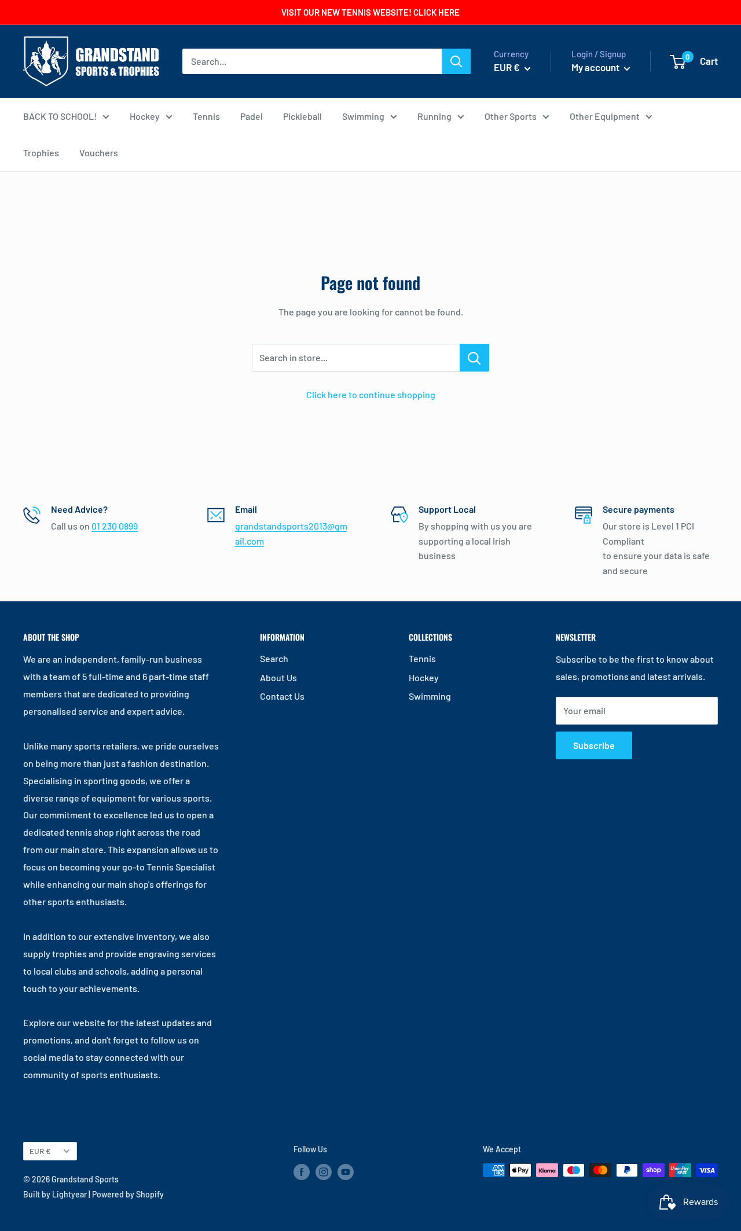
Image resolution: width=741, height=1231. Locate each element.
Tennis (206, 116)
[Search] (456, 61)
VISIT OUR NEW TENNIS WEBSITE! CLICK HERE (370, 12)
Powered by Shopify (128, 1194)
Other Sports (511, 116)
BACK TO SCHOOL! (60, 116)
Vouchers (98, 152)
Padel (251, 116)
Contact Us (282, 695)
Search (274, 658)
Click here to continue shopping (370, 394)
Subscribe (594, 745)
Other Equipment (605, 116)
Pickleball (302, 116)
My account (596, 67)
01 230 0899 (114, 525)
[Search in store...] (474, 358)
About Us (278, 677)
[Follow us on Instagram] (324, 1171)
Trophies (41, 152)
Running (434, 116)
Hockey (145, 116)
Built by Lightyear (55, 1194)
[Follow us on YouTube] (346, 1171)
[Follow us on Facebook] (302, 1171)
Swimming (363, 116)
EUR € (40, 1151)
